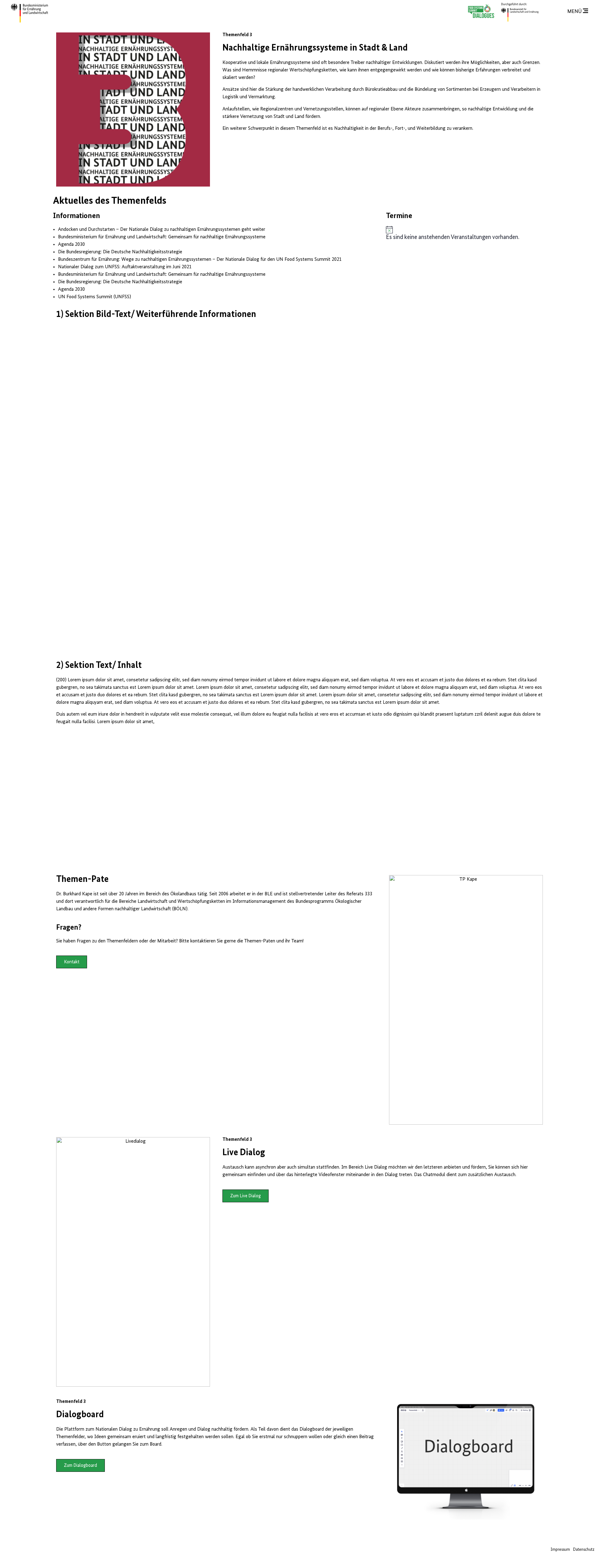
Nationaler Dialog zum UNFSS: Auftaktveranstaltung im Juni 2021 (125, 267)
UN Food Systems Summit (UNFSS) (94, 296)
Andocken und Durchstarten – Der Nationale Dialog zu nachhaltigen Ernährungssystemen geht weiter (161, 229)
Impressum (560, 1550)
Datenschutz (583, 1550)
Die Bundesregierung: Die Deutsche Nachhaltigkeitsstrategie (120, 252)
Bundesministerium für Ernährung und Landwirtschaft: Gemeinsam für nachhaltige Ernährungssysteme (161, 237)
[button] (71, 962)
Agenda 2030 (71, 244)
